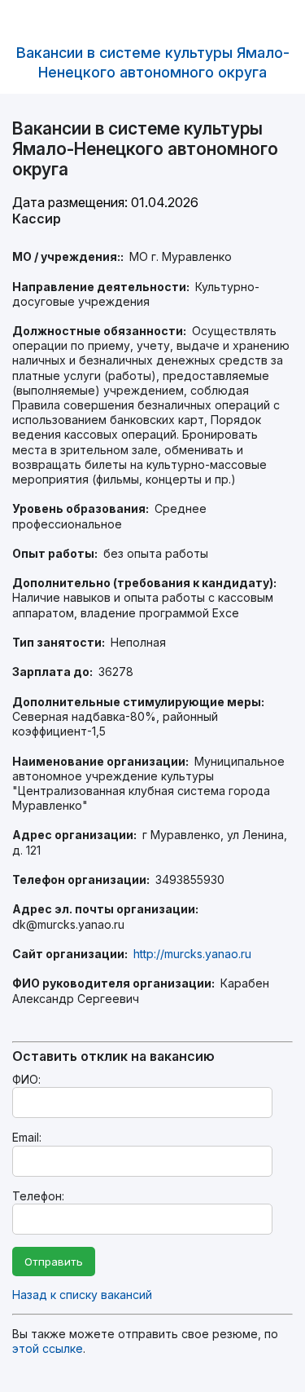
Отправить (53, 1261)
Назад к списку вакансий (82, 1294)
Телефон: (38, 1196)
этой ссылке (47, 1348)
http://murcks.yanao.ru (192, 954)
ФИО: (26, 1079)
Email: (26, 1137)
